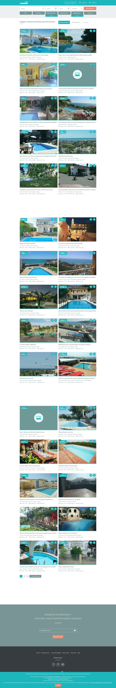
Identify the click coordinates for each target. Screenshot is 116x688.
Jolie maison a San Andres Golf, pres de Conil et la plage (34, 55)
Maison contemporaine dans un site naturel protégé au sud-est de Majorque (39, 533)
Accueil (38, 652)
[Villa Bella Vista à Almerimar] (77, 142)
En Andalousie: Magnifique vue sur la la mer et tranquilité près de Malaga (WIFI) (79, 277)
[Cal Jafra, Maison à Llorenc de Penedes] (39, 452)
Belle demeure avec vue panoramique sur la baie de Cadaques (74, 344)
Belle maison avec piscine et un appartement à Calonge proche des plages (39, 156)
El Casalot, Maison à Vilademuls (28, 344)
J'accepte (58, 685)
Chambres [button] (38, 13)
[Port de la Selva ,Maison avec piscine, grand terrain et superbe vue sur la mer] (77, 108)
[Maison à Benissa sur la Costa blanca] (77, 519)
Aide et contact (66, 652)
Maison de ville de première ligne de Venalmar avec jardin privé (36, 88)
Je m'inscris (58, 637)
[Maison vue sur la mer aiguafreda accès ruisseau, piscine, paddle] (77, 41)
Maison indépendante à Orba (66, 566)
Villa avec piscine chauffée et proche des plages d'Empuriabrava (36, 499)
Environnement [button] (64, 13)
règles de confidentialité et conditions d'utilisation (101, 682)
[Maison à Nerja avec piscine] (77, 418)
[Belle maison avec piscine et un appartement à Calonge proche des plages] (39, 142)
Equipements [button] (76, 13)
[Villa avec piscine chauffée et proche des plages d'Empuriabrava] (39, 485)
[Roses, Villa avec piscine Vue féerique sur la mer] (39, 418)
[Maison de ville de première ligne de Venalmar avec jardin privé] (39, 74)
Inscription (84, 2)
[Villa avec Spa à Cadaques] (39, 297)
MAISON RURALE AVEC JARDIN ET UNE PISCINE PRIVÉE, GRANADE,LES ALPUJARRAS (43, 122)
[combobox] (77, 8)
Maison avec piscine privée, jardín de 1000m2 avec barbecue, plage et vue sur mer (80, 378)
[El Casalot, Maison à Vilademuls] (39, 330)
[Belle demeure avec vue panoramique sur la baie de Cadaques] (77, 330)
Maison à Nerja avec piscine (66, 432)
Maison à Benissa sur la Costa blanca (68, 533)
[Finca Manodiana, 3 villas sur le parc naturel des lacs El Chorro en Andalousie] (77, 175)
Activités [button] (89, 13)
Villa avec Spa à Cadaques (26, 311)
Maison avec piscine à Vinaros (27, 243)
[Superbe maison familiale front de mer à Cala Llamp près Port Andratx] (39, 553)
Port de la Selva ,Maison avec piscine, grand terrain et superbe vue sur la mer (78, 122)
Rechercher (91, 8)
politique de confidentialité (54, 676)
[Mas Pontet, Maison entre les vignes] (77, 452)
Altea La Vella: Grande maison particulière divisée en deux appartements (77, 311)
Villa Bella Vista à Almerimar (66, 156)
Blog (79, 652)
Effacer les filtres (64, 22)
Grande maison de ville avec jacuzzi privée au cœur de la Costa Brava (76, 88)
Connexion (93, 2)
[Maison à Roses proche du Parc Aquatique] (77, 485)
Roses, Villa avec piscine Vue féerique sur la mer (32, 432)
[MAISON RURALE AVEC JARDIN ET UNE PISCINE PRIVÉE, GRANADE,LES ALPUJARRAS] (39, 108)
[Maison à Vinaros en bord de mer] (39, 263)
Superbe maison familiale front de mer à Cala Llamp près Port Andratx (38, 566)
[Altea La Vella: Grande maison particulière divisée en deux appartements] (77, 297)
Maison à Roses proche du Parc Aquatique (69, 499)
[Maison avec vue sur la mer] (39, 364)
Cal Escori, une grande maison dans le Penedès (71, 243)
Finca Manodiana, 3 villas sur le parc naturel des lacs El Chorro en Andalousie (78, 189)
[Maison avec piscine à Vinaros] (39, 229)
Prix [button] (25, 13)
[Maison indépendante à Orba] (77, 553)
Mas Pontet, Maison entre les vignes (68, 465)
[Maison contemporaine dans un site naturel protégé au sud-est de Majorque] (39, 519)
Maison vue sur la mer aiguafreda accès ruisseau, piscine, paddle (75, 55)
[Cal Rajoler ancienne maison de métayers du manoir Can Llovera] (39, 175)
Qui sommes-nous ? (45, 652)
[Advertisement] (108, 41)
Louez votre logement (70, 2)
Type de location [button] (51, 13)
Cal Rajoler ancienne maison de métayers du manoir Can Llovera (36, 189)
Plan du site (73, 652)
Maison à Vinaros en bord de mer (28, 277)
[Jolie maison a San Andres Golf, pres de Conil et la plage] (39, 41)
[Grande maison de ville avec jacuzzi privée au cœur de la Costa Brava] (77, 74)
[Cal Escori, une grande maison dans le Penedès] (77, 229)
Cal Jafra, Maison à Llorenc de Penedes (30, 465)
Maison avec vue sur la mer (27, 378)
